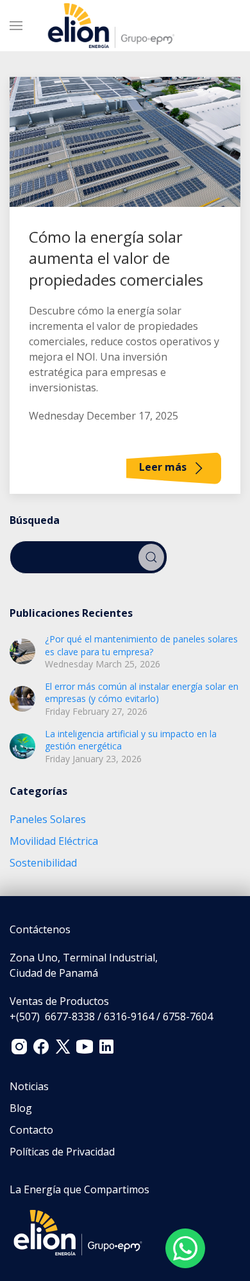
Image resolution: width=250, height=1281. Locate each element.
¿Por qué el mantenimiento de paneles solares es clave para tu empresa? (141, 645)
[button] (16, 25)
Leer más (164, 468)
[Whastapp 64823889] (185, 1248)
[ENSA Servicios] (78, 1232)
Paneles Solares (48, 819)
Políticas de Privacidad (62, 1152)
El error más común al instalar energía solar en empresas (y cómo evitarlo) (141, 692)
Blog (21, 1108)
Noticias (29, 1086)
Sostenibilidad (43, 863)
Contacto (31, 1130)
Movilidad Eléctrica (54, 841)
